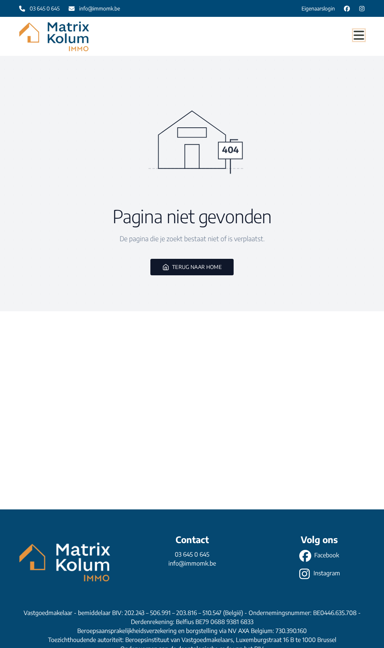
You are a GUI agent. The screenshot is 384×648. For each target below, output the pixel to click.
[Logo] (55, 36)
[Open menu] (359, 35)
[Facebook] (347, 9)
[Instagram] (362, 9)
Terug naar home (197, 267)
